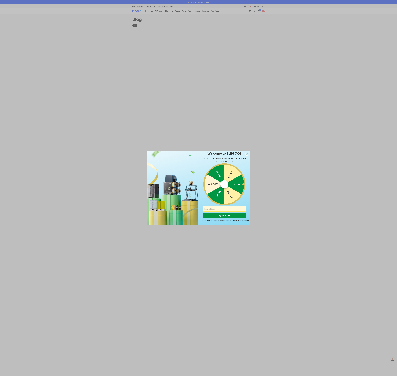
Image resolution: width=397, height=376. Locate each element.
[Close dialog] (247, 154)
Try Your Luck (224, 215)
